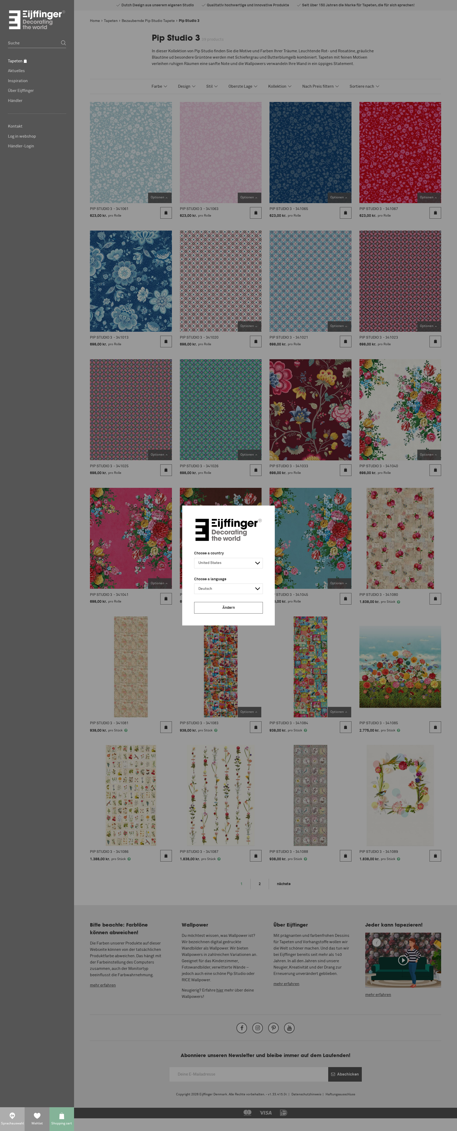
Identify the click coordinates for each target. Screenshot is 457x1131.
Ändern (228, 608)
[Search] (63, 43)
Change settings (75, 1124)
